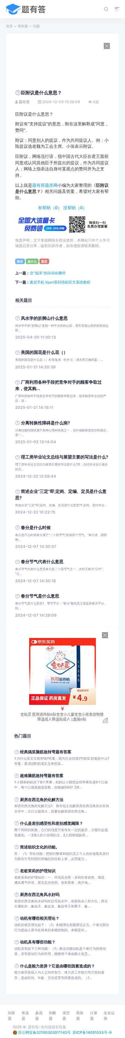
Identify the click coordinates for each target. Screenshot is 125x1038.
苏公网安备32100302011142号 (44, 1032)
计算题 (93, 1016)
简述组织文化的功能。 (39, 847)
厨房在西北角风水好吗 (39, 894)
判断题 (52, 1016)
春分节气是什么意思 (40, 596)
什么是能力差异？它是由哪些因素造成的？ (57, 966)
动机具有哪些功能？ (38, 942)
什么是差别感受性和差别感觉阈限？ (51, 823)
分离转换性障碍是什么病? (45, 422)
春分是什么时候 (36, 527)
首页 (9, 26)
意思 (44, 261)
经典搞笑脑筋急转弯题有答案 (45, 752)
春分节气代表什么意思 (42, 561)
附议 (20, 261)
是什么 (32, 261)
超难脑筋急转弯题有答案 (41, 775)
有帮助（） (50, 207)
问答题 (11, 1016)
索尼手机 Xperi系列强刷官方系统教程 (60, 282)
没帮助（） (75, 207)
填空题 (66, 1016)
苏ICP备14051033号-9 (92, 1032)
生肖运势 (109, 1016)
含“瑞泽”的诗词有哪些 (48, 273)
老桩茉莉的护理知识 (38, 871)
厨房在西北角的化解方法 (41, 799)
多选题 (38, 1016)
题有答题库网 (45, 185)
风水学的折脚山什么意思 (44, 318)
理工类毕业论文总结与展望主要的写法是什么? (64, 457)
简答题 (23, 26)
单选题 (25, 1016)
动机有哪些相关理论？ (39, 918)
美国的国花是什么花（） (44, 352)
